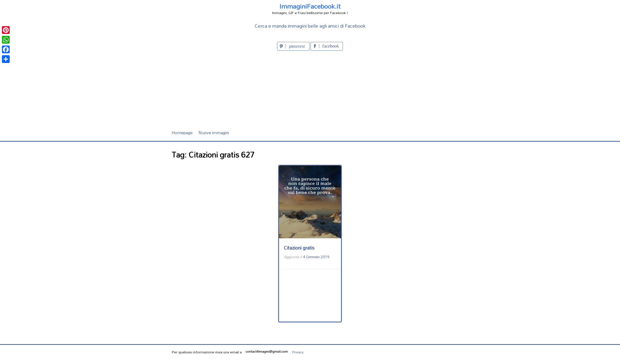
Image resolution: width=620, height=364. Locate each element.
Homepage (182, 132)
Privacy (297, 352)
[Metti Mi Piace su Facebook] (326, 49)
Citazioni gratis (299, 248)
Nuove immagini (214, 132)
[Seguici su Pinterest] (293, 49)
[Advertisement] (310, 88)
